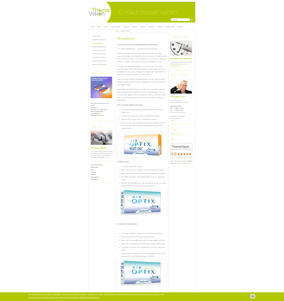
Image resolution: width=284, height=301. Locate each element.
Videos (142, 27)
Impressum (94, 179)
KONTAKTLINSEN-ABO (99, 61)
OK (252, 296)
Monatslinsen (97, 43)
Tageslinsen (96, 36)
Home (117, 31)
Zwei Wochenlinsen (99, 40)
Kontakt (93, 172)
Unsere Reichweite (97, 165)
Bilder (134, 27)
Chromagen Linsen (99, 57)
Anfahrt (93, 175)
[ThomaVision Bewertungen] (181, 157)
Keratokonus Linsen (99, 54)
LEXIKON (126, 27)
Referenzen (94, 167)
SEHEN (106, 27)
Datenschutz (95, 177)
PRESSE (180, 27)
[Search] (192, 20)
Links (92, 170)
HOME (92, 27)
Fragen (151, 27)
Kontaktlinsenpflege (99, 64)
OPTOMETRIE (115, 27)
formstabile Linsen (99, 50)
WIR (99, 27)
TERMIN (160, 27)
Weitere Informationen (89, 297)
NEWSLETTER (170, 27)
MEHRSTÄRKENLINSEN (99, 47)
